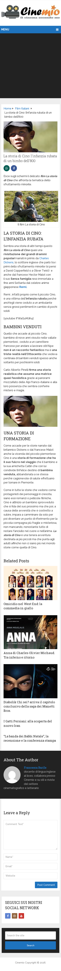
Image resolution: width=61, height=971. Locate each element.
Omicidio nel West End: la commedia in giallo (23, 606)
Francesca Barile (35, 767)
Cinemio (19, 962)
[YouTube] (21, 916)
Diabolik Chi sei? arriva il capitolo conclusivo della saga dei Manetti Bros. (29, 706)
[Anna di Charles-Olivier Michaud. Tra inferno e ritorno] (30, 632)
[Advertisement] (30, 65)
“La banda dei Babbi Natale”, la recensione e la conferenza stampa (30, 738)
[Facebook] (8, 916)
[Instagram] (14, 916)
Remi (22, 287)
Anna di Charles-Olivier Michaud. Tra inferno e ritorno (29, 655)
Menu (5, 29)
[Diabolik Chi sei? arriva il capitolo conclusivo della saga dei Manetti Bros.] (30, 681)
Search (30, 945)
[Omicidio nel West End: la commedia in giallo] (30, 583)
